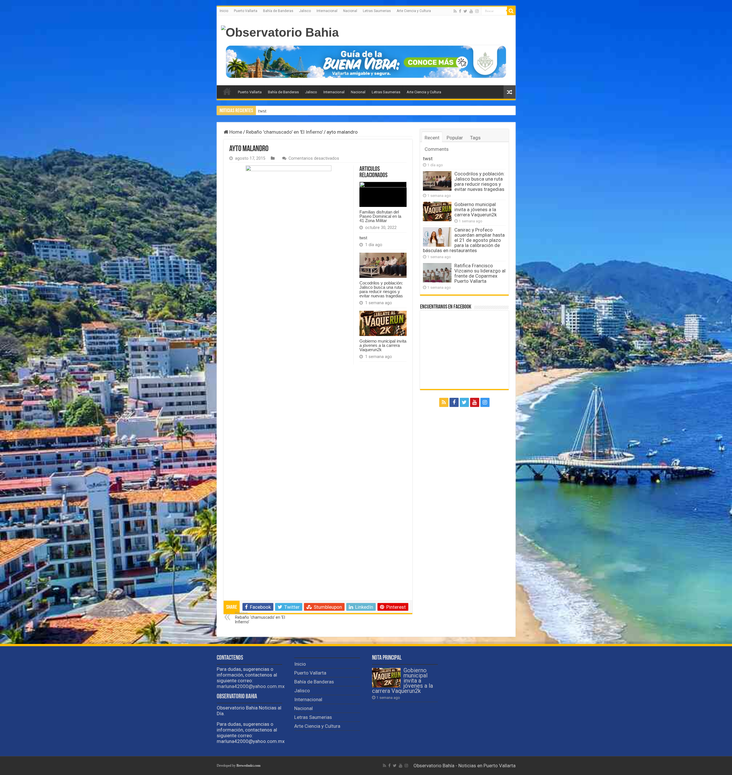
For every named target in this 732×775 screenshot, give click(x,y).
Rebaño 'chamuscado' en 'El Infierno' (284, 132)
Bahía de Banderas (278, 11)
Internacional (327, 11)
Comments (437, 149)
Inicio (224, 11)
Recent (432, 138)
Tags (475, 138)
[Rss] (455, 11)
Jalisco (305, 11)
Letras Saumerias (377, 11)
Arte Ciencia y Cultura (414, 11)
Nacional (350, 11)
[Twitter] (465, 11)
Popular (455, 138)
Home (235, 132)
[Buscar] (511, 11)
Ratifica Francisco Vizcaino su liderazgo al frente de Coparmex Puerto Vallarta (480, 273)
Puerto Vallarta (245, 11)
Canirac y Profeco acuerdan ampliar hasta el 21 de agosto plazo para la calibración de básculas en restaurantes (464, 240)
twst (363, 237)
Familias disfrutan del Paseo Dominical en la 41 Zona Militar (380, 216)
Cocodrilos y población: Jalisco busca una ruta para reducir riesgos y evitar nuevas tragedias (352, 111)
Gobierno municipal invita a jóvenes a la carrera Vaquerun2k (382, 345)
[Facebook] (460, 11)
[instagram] (477, 11)
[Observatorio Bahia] (280, 32)
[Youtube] (471, 11)
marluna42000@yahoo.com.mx (251, 686)
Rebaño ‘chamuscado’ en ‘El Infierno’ (260, 617)
